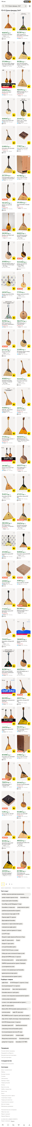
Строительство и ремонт (7, 1102)
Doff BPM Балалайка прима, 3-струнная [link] (22, 236)
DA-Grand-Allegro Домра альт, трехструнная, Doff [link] (8, 64)
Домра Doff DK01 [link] (21, 410)
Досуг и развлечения (6, 1070)
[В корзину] (14, 29)
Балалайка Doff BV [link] (6, 496)
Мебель (3, 1072)
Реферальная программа (7, 1063)
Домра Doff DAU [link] (6, 351)
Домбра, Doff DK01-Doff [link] (8, 235)
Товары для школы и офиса (8, 1095)
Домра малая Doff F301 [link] (8, 120)
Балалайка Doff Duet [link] (22, 380)
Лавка (13, 1125)
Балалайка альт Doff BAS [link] (8, 148)
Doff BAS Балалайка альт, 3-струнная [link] (23, 843)
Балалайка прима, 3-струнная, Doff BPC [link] (7, 873)
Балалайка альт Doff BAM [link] (8, 756)
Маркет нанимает (5, 1114)
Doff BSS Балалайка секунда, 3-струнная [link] (7, 381)
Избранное (18, 1125)
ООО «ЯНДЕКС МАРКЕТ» (11, 1119)
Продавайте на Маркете (7, 1053)
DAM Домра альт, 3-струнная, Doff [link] (7, 785)
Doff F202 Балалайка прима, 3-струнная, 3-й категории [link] (22, 64)
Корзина (24, 1125)
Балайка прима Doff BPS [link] (23, 784)
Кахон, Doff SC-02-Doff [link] (22, 582)
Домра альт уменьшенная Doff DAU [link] (8, 700)
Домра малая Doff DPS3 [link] (8, 294)
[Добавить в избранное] (14, 14)
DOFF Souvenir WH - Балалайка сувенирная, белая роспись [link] (8, 323)
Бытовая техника (5, 1074)
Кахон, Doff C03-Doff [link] (22, 756)
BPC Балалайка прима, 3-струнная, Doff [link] (23, 729)
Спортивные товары (6, 1097)
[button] (30, 6)
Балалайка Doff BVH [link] (7, 34)
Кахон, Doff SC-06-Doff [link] (8, 813)
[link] (16, 894)
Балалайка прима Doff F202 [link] (7, 554)
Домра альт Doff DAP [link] (22, 813)
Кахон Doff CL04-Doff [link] (22, 148)
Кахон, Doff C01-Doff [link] (22, 177)
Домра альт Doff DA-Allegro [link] (7, 205)
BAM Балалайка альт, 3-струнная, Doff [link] (23, 611)
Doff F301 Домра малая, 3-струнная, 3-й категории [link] (8, 264)
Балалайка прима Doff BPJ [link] (23, 554)
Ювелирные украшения (7, 1106)
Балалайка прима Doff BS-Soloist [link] (7, 611)
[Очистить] (26, 6)
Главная (2, 1125)
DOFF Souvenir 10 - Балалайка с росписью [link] (22, 35)
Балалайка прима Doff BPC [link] (22, 497)
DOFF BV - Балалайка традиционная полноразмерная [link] (7, 410)
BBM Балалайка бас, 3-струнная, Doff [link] (22, 92)
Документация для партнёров (8, 1055)
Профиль (29, 1125)
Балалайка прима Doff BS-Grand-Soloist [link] (7, 843)
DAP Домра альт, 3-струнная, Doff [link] (21, 468)
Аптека (3, 1085)
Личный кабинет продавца (8, 1051)
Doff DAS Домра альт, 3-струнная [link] (23, 672)
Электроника (4, 1078)
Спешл (8, 1125)
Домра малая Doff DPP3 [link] (23, 294)
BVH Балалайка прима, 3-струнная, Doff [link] (8, 439)
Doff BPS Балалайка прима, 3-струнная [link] (22, 526)
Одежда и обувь (5, 1080)
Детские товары (5, 1104)
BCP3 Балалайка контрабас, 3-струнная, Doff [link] (8, 525)
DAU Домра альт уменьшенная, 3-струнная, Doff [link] (23, 873)
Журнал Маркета (5, 1116)
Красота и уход (5, 1087)
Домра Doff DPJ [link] (6, 583)
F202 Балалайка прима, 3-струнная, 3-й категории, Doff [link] (8, 178)
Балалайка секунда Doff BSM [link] (8, 642)
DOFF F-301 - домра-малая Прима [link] (22, 121)
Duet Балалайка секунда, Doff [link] (23, 205)
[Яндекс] (13, 1121)
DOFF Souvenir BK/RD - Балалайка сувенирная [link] (7, 672)
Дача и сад (4, 1091)
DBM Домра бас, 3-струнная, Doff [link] (21, 323)
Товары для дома (5, 1082)
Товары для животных (6, 1099)
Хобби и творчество (6, 1089)
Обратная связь (5, 1112)
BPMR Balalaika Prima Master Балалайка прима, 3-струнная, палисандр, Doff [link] (23, 439)
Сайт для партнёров (6, 1057)
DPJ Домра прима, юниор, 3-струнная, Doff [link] (23, 352)
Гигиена (3, 1076)
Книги (2, 1093)
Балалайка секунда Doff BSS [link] (23, 700)
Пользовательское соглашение (8, 1109)
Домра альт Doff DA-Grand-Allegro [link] (22, 264)
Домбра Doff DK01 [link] (6, 92)
